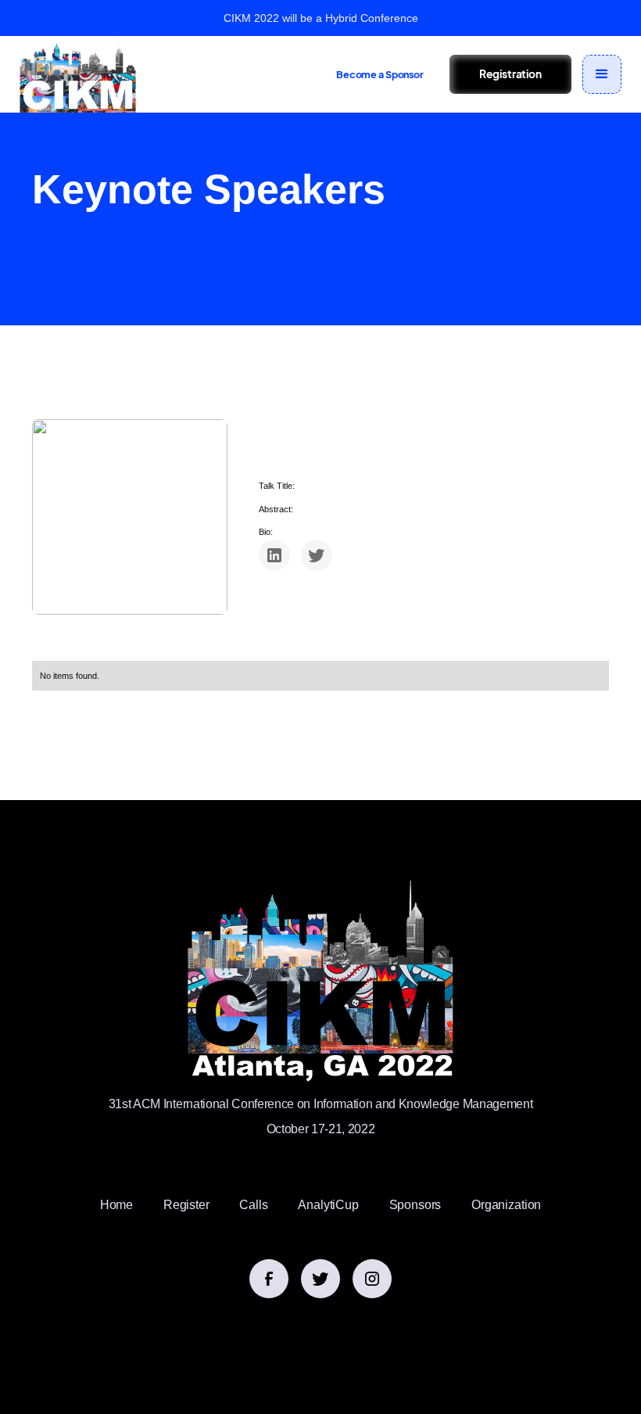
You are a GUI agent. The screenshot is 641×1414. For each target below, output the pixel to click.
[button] (601, 74)
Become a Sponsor (380, 74)
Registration (510, 74)
